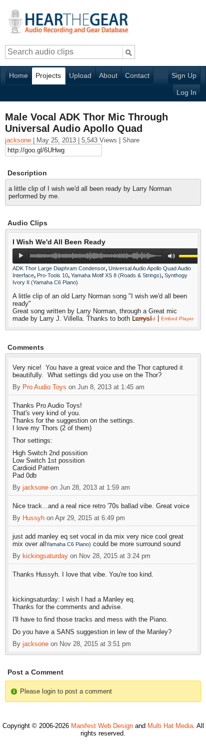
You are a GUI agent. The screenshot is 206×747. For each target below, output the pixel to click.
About (108, 75)
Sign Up (184, 75)
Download (144, 318)
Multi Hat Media (170, 726)
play (20, 255)
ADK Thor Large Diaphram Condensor (59, 268)
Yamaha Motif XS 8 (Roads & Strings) (116, 275)
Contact (137, 75)
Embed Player (177, 318)
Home (18, 75)
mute (172, 256)
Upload (80, 75)
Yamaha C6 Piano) (68, 544)
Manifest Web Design (102, 726)
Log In (186, 92)
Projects (48, 75)
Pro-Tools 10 (52, 275)
